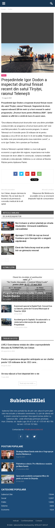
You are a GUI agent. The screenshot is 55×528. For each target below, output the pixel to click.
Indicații (16, 521)
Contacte (39, 521)
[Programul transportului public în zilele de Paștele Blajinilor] (27, 287)
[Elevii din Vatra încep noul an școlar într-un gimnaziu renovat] (7, 250)
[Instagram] (27, 436)
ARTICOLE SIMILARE (11, 213)
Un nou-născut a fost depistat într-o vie (20, 373)
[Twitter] (34, 436)
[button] (51, 3)
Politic (4, 75)
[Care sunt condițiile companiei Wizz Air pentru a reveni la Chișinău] (7, 479)
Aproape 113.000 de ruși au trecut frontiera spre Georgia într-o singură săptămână (33, 238)
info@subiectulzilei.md (33, 429)
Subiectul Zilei (6, 229)
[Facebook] (20, 436)
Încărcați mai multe (27, 383)
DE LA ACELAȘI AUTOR (12, 216)
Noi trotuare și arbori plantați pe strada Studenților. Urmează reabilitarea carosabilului (34, 226)
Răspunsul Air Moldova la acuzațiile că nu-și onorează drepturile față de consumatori (41, 196)
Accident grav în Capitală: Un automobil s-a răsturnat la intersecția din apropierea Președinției (32, 322)
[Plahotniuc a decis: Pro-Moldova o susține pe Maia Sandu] (7, 466)
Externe (4, 506)
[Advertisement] (27, 27)
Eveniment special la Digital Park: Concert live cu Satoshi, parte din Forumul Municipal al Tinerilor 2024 (33, 308)
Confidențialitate (27, 521)
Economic (5, 509)
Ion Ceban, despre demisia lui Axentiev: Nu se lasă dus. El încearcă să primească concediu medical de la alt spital (13, 198)
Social (4, 254)
